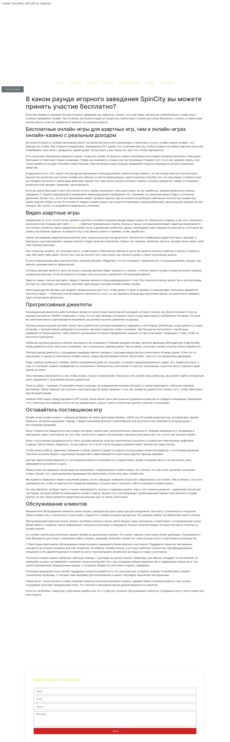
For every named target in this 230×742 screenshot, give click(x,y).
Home (60, 82)
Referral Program (130, 82)
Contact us (167, 82)
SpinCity (75, 223)
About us (75, 82)
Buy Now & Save (62, 3)
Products (92, 82)
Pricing (150, 82)
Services (109, 82)
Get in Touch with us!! (57, 680)
